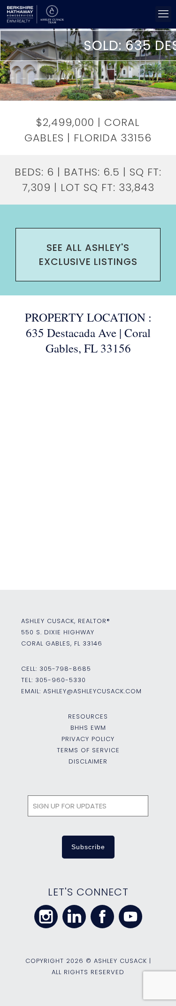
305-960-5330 (60, 680)
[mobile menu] (163, 14)
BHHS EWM (88, 727)
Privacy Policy (88, 738)
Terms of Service (88, 750)
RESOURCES (88, 716)
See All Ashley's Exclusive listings (88, 254)
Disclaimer (88, 761)
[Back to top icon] (157, 987)
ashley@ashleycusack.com (92, 691)
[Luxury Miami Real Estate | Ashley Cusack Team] (86, 14)
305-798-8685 (65, 668)
